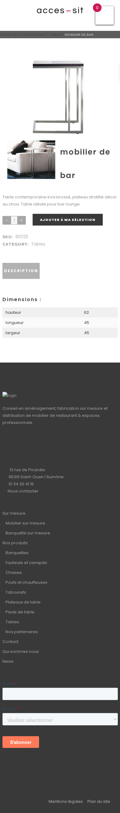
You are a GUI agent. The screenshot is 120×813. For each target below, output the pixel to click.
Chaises (14, 572)
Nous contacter (23, 491)
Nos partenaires (22, 632)
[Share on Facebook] (7, 251)
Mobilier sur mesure (25, 523)
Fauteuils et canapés (26, 563)
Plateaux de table (23, 602)
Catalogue (34, 34)
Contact (10, 642)
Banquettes (17, 553)
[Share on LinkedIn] (13, 251)
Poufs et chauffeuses (26, 582)
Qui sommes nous (20, 651)
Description (21, 270)
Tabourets (16, 592)
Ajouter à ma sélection (67, 219)
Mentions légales (66, 801)
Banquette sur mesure (28, 533)
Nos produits (15, 543)
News (8, 661)
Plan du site (98, 801)
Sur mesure (14, 513)
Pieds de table (20, 612)
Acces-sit (10, 34)
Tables (55, 34)
